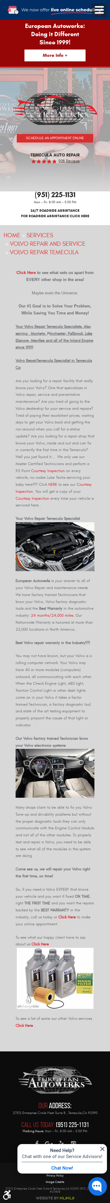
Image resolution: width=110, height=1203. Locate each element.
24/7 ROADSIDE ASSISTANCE (55, 213)
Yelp (61, 1144)
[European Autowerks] (55, 109)
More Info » (55, 55)
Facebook (37, 1144)
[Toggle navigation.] (99, 10)
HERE (52, 484)
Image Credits (55, 1182)
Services (40, 235)
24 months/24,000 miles (52, 615)
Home (12, 235)
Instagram (73, 1144)
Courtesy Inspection (48, 470)
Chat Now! (62, 1168)
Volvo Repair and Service (48, 243)
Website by (55, 1198)
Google (49, 1144)
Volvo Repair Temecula (44, 252)
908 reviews (68, 161)
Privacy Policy (55, 1175)
